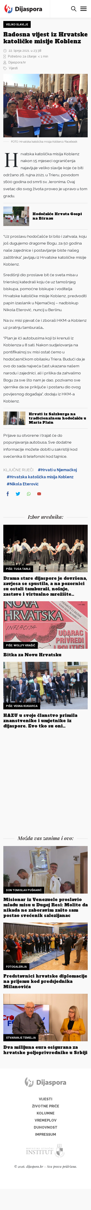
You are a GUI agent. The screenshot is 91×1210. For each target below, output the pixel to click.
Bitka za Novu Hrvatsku (32, 655)
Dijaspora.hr (17, 62)
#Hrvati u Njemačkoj (57, 469)
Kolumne (46, 1113)
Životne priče (45, 1106)
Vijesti (13, 68)
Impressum (45, 1134)
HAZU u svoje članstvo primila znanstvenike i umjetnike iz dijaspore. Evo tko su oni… (40, 720)
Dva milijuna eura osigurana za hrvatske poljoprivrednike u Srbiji (45, 1049)
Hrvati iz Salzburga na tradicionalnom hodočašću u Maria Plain (57, 418)
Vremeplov (46, 1120)
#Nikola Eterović (23, 484)
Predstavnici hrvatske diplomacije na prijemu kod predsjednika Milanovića (45, 981)
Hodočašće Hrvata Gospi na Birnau (57, 215)
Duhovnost (45, 1127)
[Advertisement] (45, 783)
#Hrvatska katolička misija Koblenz (40, 477)
